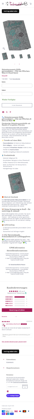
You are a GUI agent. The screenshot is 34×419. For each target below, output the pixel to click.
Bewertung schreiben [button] (17, 310)
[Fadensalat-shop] (16, 3)
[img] (6, 321)
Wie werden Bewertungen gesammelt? (14, 342)
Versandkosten (16, 79)
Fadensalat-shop (6, 406)
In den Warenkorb (17, 105)
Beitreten (25, 386)
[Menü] (3, 3)
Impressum (10, 362)
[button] (30, 3)
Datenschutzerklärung (20, 382)
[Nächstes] (19, 64)
